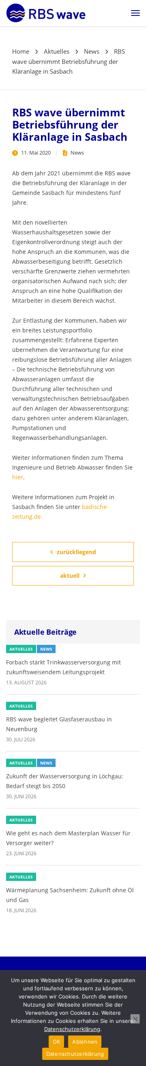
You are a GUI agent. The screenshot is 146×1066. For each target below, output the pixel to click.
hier (17, 477)
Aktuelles (21, 649)
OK (56, 1041)
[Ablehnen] (135, 1019)
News (77, 152)
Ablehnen (84, 1041)
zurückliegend (76, 552)
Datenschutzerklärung (72, 1029)
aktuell (69, 575)
